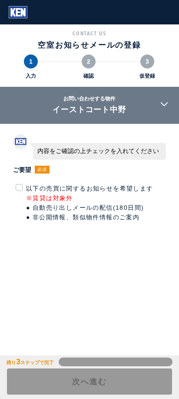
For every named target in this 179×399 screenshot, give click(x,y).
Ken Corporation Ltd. (18, 12)
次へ (89, 381)
